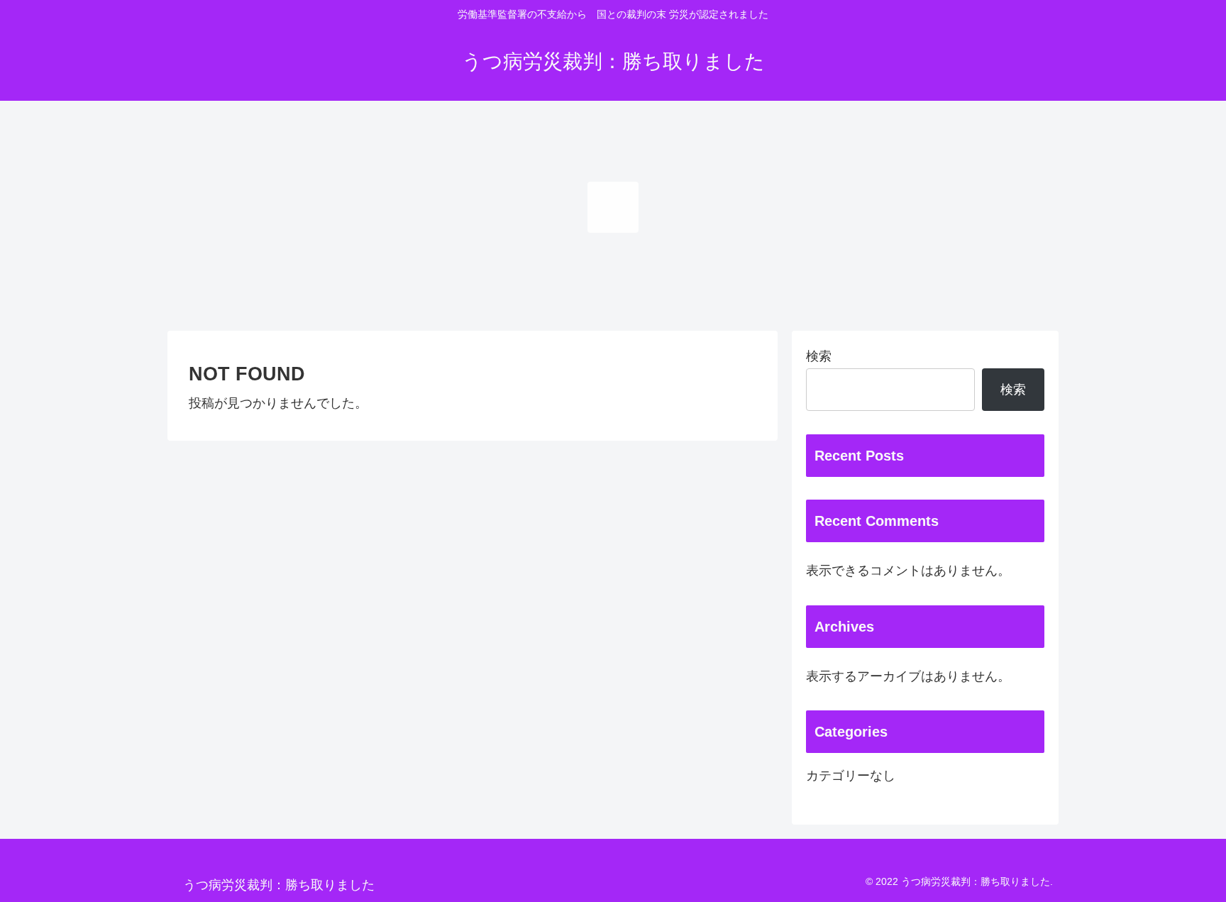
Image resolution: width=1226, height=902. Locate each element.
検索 (819, 356)
